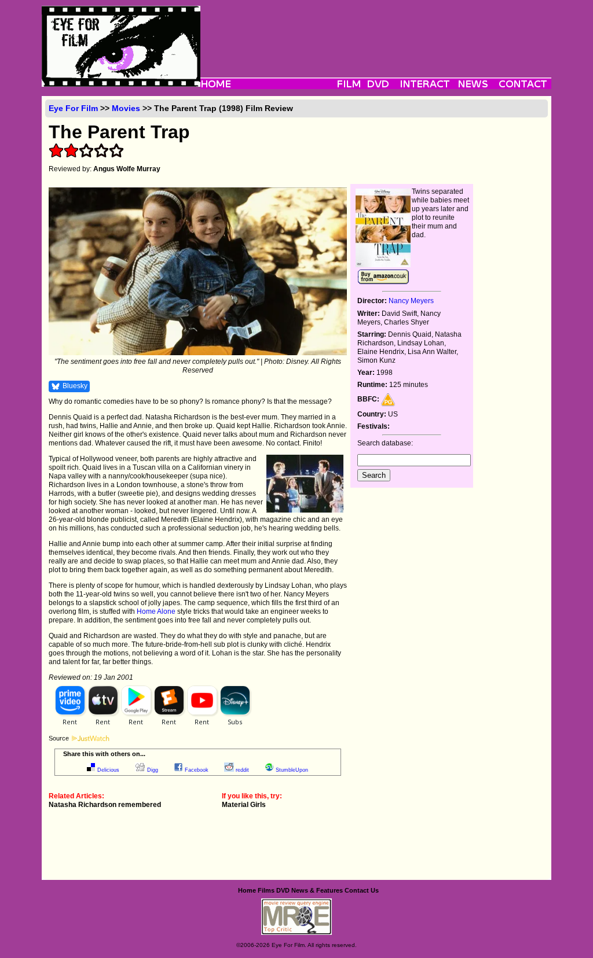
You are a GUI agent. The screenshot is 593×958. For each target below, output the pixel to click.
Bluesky (75, 386)
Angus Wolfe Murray (126, 169)
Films (266, 890)
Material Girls (244, 805)
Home (247, 890)
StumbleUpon (292, 770)
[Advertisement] (376, 32)
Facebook (196, 770)
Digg (152, 770)
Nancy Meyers (411, 301)
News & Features (317, 890)
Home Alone (156, 611)
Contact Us (362, 890)
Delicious (108, 770)
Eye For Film (73, 108)
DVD (283, 890)
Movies (126, 108)
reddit (242, 770)
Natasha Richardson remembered (105, 805)
